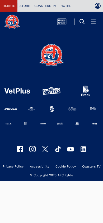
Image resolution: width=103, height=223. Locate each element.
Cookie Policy (65, 166)
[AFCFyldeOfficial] (20, 149)
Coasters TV (91, 166)
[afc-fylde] (58, 149)
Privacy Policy (13, 166)
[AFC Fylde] (45, 149)
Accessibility (39, 166)
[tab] (8, 6)
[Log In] (98, 6)
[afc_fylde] (32, 149)
